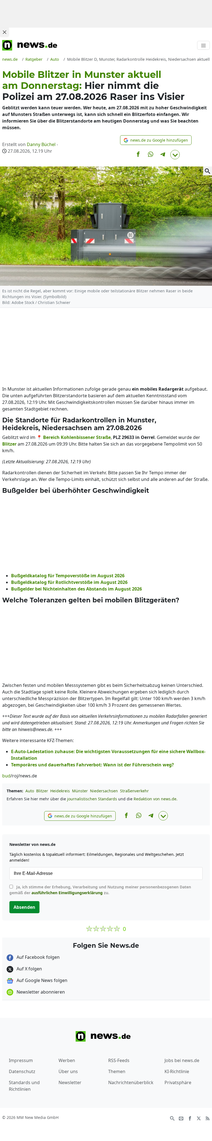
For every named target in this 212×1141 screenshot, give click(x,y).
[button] (156, 140)
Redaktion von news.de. (155, 798)
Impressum (21, 1060)
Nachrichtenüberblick (130, 1082)
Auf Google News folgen (41, 980)
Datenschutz (22, 1071)
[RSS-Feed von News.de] (207, 1118)
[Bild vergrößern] (207, 170)
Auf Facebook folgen (37, 957)
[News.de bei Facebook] (190, 1118)
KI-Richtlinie (177, 1071)
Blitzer (42, 790)
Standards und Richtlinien (24, 1085)
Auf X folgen (28, 969)
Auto (29, 790)
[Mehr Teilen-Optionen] (175, 154)
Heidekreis (60, 790)
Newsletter (70, 1082)
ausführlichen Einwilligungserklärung (67, 892)
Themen (116, 1071)
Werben (67, 1060)
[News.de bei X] (199, 1118)
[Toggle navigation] (203, 45)
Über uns (68, 1071)
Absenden (24, 907)
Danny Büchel (41, 144)
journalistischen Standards (92, 798)
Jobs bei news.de (182, 1060)
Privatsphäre (178, 1082)
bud (6, 776)
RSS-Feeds (118, 1060)
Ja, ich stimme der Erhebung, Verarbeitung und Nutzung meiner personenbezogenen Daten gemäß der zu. (100, 889)
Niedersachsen (104, 790)
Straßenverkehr (134, 790)
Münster (80, 790)
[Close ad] (4, 32)
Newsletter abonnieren (40, 992)
